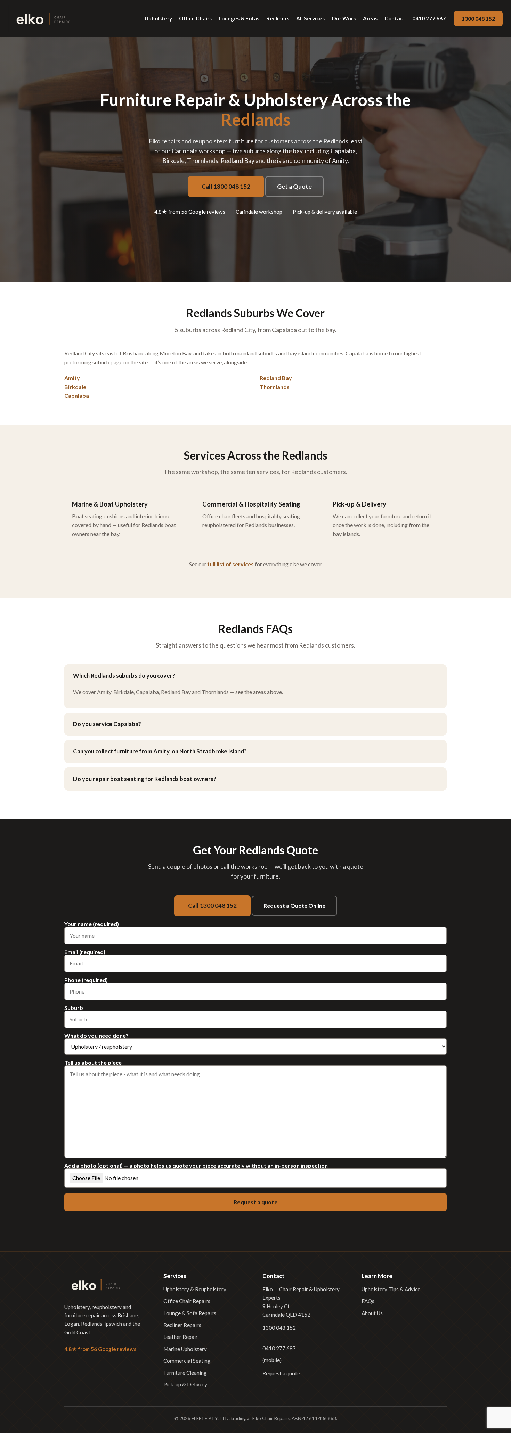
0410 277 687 (429, 18)
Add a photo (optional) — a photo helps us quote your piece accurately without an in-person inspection (196, 1166)
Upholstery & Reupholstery (194, 1289)
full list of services (231, 564)
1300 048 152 (478, 18)
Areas (370, 18)
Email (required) (84, 952)
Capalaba (76, 395)
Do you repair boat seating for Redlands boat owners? (144, 778)
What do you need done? (96, 1036)
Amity (72, 377)
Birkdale (75, 387)
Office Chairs (195, 18)
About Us (372, 1313)
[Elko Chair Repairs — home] (43, 18)
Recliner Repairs (182, 1325)
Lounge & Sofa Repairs (189, 1313)
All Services (310, 18)
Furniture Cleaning (185, 1372)
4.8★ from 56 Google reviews (189, 211)
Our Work (344, 18)
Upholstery (158, 18)
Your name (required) (91, 924)
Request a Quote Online (294, 905)
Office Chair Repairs (186, 1301)
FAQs (368, 1301)
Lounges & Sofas (239, 18)
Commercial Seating (187, 1361)
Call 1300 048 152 (226, 186)
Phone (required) (86, 980)
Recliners (277, 18)
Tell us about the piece (93, 1063)
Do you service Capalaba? (107, 723)
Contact (394, 18)
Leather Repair (180, 1337)
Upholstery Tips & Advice (391, 1289)
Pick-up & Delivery (185, 1384)
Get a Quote (294, 186)
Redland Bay (276, 377)
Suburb (73, 1008)
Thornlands (275, 387)
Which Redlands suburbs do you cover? (124, 675)
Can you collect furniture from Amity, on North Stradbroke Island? (160, 751)
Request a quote (281, 1373)
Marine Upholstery (185, 1349)
